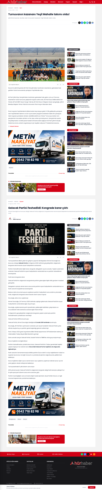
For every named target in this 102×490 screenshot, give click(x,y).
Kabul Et (92, 487)
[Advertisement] (51, 36)
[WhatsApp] (82, 454)
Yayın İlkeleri (50, 469)
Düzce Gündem (36, 2)
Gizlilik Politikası (58, 454)
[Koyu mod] (90, 2)
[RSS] (94, 454)
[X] (88, 454)
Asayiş (46, 2)
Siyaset (75, 2)
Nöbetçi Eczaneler (31, 465)
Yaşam (68, 2)
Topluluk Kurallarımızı (52, 470)
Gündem (52, 2)
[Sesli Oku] (58, 85)
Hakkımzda (49, 465)
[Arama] (92, 2)
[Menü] (94, 2)
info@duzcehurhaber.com (25, 483)
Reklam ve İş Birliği (51, 476)
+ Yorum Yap (61, 173)
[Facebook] (85, 454)
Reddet (84, 487)
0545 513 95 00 (39, 483)
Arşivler (41, 454)
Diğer (81, 2)
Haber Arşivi (29, 472)
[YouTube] (91, 454)
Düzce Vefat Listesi (31, 467)
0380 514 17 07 (11, 483)
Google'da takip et (14, 84)
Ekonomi (60, 2)
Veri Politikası (50, 472)
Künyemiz (26, 454)
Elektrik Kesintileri (31, 470)
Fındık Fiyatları (30, 469)
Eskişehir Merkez (14, 126)
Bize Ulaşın (12, 454)
